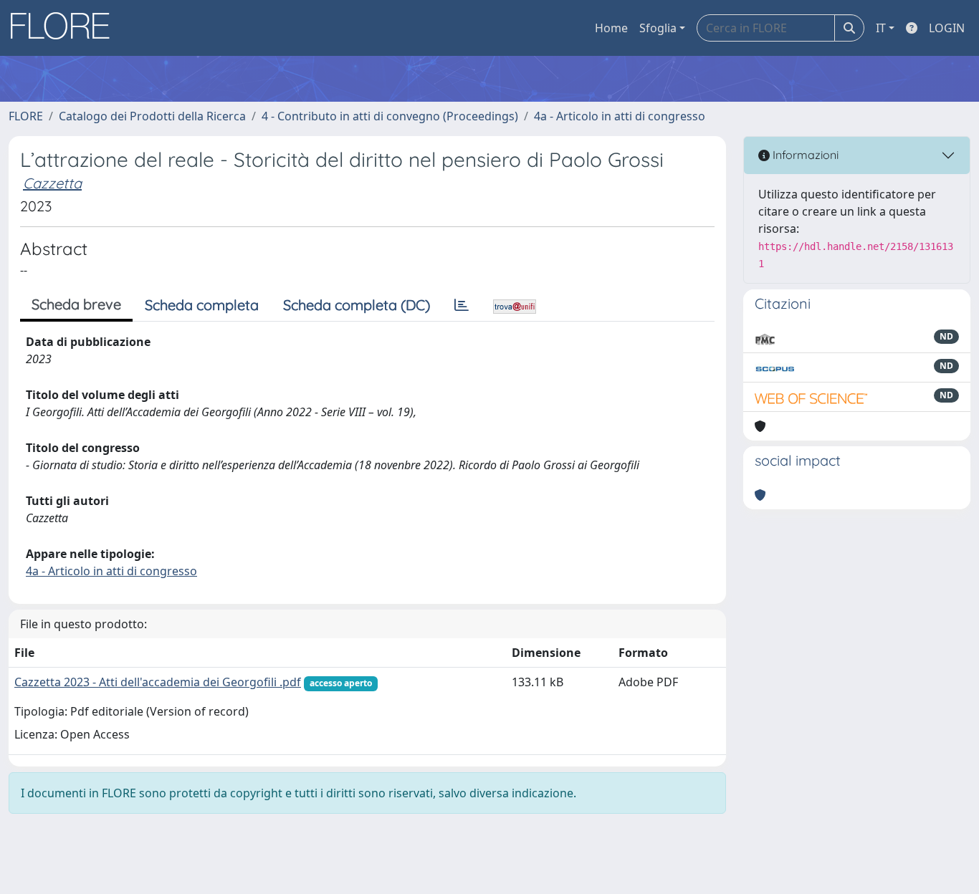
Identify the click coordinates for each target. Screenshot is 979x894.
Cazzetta (52, 183)
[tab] (461, 305)
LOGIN (947, 28)
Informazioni (804, 155)
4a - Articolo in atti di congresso (619, 116)
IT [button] (881, 28)
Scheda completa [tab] (202, 305)
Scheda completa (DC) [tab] (356, 305)
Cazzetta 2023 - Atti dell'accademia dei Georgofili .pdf (157, 682)
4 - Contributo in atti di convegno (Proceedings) (390, 116)
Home (611, 28)
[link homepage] (65, 28)
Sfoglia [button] (658, 28)
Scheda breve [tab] (76, 304)
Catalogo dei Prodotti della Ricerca (152, 116)
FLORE (26, 116)
